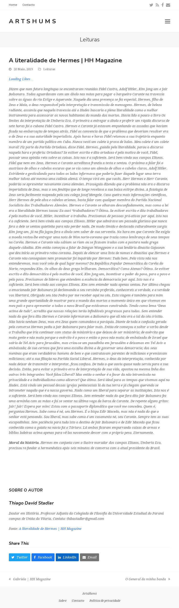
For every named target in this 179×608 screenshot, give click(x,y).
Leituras (49, 69)
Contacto (78, 600)
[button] (167, 21)
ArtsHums (33, 21)
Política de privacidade (105, 600)
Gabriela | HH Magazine (30, 579)
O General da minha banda (145, 579)
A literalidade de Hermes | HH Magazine (50, 529)
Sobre (62, 600)
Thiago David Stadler (31, 503)
